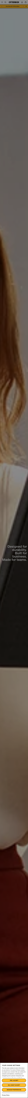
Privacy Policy (5, 1095)
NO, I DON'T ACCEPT (14, 1085)
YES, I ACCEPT (14, 1080)
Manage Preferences (14, 1089)
